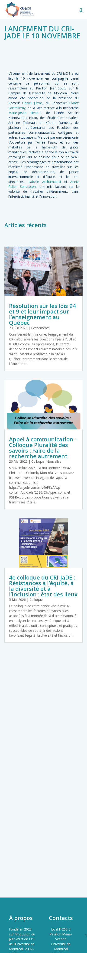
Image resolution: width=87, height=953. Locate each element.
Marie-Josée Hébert (24, 113)
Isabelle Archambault (44, 181)
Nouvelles (53, 461)
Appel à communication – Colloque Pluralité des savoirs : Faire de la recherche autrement (43, 447)
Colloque (38, 461)
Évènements (40, 328)
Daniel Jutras (32, 103)
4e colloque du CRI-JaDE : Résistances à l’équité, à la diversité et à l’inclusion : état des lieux (43, 585)
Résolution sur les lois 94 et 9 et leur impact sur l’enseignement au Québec (42, 314)
